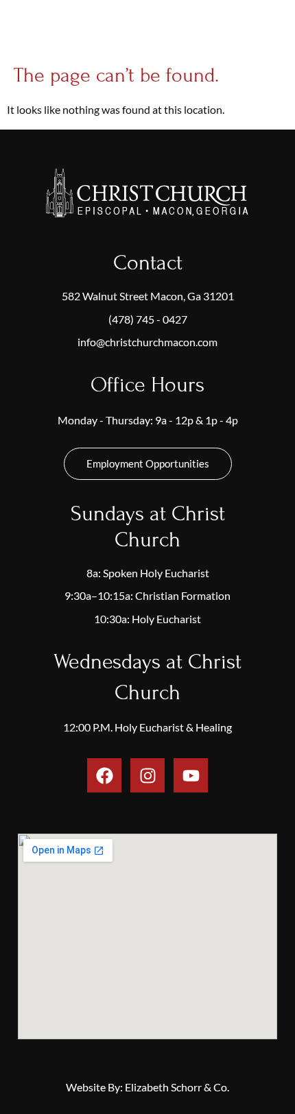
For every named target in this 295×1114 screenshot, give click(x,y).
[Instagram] (147, 775)
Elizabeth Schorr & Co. (177, 1086)
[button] (274, 30)
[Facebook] (104, 775)
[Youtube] (191, 775)
